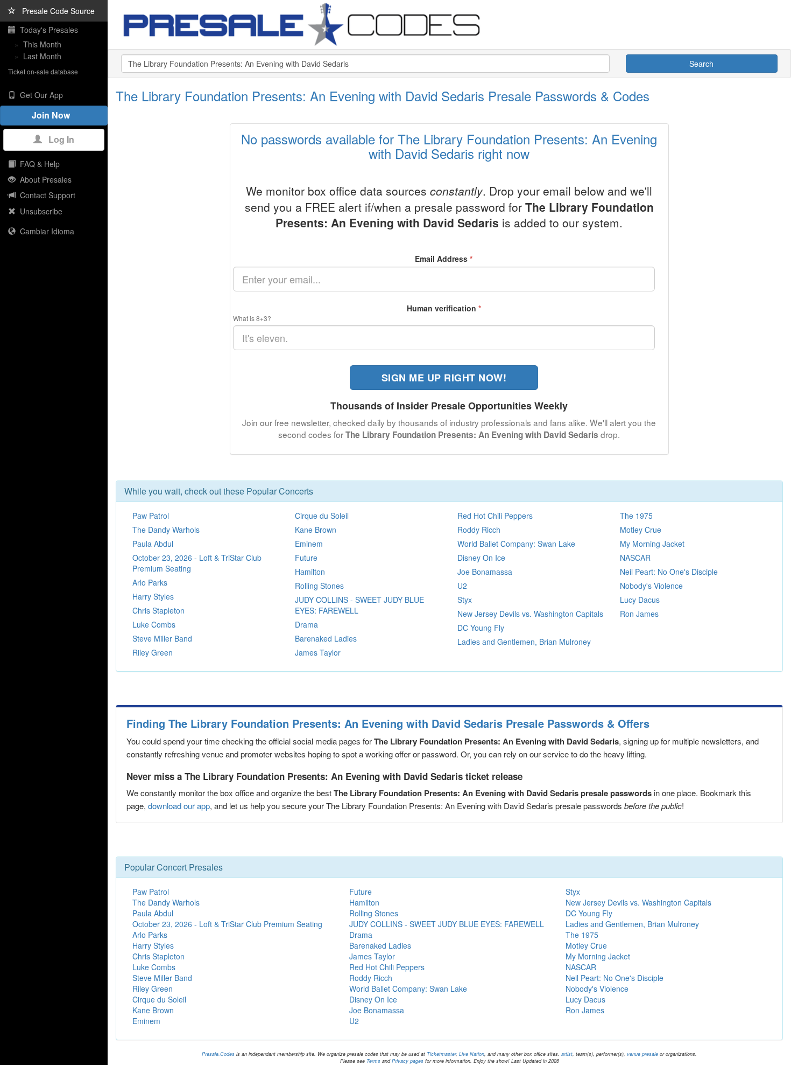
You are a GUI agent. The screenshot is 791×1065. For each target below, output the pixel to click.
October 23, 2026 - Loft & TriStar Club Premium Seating (227, 923)
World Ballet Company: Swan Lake (516, 543)
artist (567, 1053)
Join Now (54, 115)
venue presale (642, 1053)
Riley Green (152, 652)
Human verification (444, 308)
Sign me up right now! (444, 378)
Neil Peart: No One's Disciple (669, 571)
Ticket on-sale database (43, 71)
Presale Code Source (55, 10)
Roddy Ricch (478, 529)
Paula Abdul (152, 543)
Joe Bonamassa (484, 571)
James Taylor (318, 652)
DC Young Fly (480, 627)
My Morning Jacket (652, 543)
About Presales (44, 179)
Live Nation (471, 1053)
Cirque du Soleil (322, 515)
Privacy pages (407, 1060)
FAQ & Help (38, 163)
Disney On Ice (481, 557)
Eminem (309, 543)
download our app (179, 805)
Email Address (443, 258)
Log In (58, 139)
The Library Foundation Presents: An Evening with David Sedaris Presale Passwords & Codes (382, 95)
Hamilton (310, 571)
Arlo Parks (149, 582)
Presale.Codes (218, 1053)
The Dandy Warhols (166, 529)
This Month (42, 44)
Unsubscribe (39, 211)
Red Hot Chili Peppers (495, 515)
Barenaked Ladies (326, 638)
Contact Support (45, 195)
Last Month (42, 56)
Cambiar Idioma (45, 231)
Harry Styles (153, 596)
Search (701, 63)
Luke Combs (153, 624)
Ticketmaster (441, 1053)
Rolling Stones (319, 585)
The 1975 (636, 515)
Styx (464, 599)
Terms (373, 1060)
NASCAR (635, 557)
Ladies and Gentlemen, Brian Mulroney (524, 641)
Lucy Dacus (640, 599)
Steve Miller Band (162, 638)
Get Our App (39, 94)
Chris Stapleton (158, 610)
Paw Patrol (150, 515)
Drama (306, 624)
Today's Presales (47, 29)
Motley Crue (640, 529)
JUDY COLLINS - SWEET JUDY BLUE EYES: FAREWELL (446, 923)
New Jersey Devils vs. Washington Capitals (530, 613)
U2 (462, 585)
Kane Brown (315, 529)
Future (306, 557)
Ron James (639, 613)
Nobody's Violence (651, 585)
